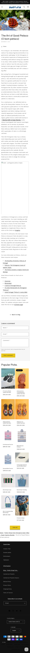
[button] (2, 7)
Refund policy (9, 644)
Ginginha (17, 230)
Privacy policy (17, 644)
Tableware (6, 560)
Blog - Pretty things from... (10, 570)
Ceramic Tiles (6, 549)
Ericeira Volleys (20, 518)
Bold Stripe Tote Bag (22, 489)
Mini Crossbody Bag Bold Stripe (8, 512)
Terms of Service (8, 593)
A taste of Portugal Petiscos (13, 285)
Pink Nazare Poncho (8, 444)
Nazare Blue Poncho (8, 468)
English (14, 630)
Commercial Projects (8, 574)
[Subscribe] (24, 603)
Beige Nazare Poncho (20, 446)
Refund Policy (7, 581)
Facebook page (18, 305)
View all (15, 527)
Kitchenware (6, 556)
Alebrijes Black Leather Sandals (7, 422)
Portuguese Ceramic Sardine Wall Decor (22, 465)
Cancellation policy (16, 649)
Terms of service (25, 644)
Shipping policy (10, 647)
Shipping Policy (7, 589)
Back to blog (16, 315)
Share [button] (4, 46)
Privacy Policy (7, 585)
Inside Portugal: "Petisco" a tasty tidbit (16, 292)
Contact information (19, 647)
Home (1, 533)
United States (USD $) (14, 622)
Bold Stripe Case (7, 489)
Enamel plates (7, 552)
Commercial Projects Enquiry (11, 578)
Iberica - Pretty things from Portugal (14, 642)
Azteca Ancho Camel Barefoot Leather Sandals (21, 392)
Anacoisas (7, 281)
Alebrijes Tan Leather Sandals (21, 422)
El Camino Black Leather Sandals (7, 391)
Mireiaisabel (8, 283)
